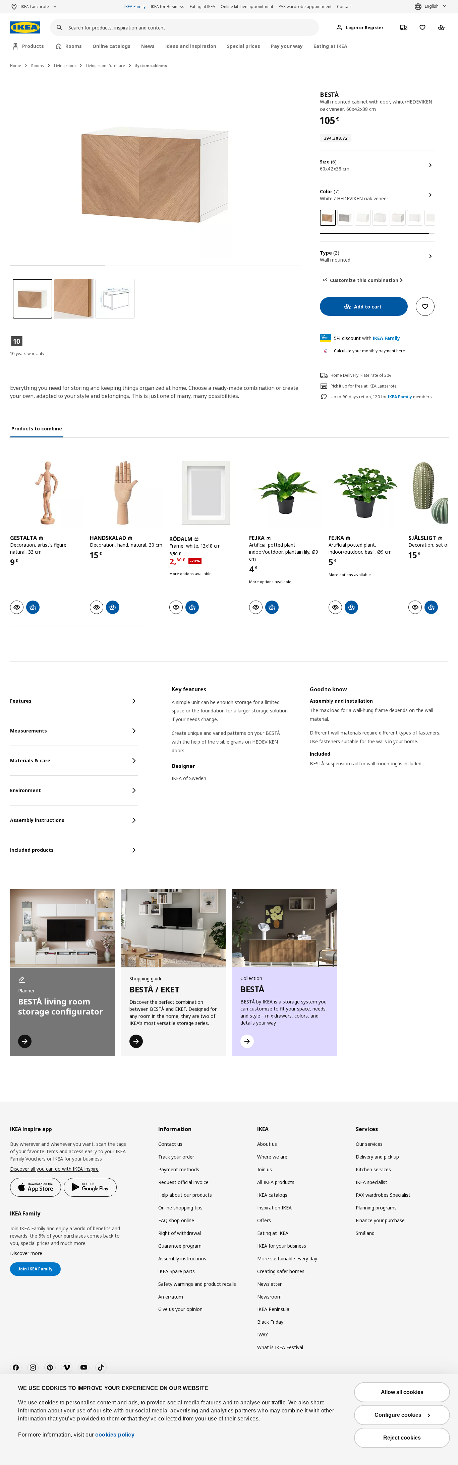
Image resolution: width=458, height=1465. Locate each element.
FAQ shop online (176, 1220)
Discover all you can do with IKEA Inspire (54, 1169)
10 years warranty (27, 353)
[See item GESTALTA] (46, 493)
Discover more (26, 1253)
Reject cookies (402, 1438)
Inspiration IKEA (274, 1207)
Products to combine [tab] (36, 428)
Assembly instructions (182, 1258)
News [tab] (148, 46)
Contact (344, 6)
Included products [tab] (32, 850)
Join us (264, 1169)
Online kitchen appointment (247, 6)
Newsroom (269, 1297)
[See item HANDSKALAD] (126, 493)
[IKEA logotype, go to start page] (25, 27)
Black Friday (270, 1322)
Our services (369, 1144)
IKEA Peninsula (273, 1309)
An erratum (170, 1297)
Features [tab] (21, 701)
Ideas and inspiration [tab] (190, 46)
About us (267, 1144)
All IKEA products (275, 1182)
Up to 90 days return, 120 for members (381, 397)
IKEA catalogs (272, 1195)
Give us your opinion (180, 1309)
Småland (365, 1233)
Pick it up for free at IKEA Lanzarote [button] (364, 386)
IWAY (262, 1334)
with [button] (367, 338)
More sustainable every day (287, 1258)
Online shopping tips (180, 1207)
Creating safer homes (280, 1271)
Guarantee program (180, 1246)
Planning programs (376, 1207)
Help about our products (185, 1195)
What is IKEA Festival (280, 1347)
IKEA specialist (371, 1182)
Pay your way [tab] (287, 46)
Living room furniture (105, 65)
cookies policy (114, 1435)
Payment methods (178, 1169)
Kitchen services (373, 1169)
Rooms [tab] (73, 46)
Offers (264, 1220)
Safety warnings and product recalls (197, 1284)
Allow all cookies (402, 1392)
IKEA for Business (167, 6)
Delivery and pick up (377, 1157)
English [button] (432, 6)
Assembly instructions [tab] (37, 820)
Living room (65, 65)
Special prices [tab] (243, 46)
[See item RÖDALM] (205, 493)
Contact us (170, 1144)
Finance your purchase (380, 1220)
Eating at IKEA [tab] (330, 46)
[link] (345, 217)
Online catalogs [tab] (111, 46)
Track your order (176, 1157)
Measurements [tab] (28, 730)
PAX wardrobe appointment (305, 6)
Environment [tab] (25, 790)
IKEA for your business (281, 1246)
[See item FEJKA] (285, 493)
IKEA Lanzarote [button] (35, 6)
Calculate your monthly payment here (369, 351)
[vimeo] (66, 1367)
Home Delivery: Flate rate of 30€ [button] (361, 375)
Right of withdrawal (179, 1233)
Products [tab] (33, 46)
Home (15, 65)
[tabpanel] (310, 738)
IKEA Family (135, 6)
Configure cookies (398, 1415)
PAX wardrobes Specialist (383, 1195)
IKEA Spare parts (176, 1271)
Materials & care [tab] (30, 760)
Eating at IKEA (202, 6)
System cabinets (151, 65)
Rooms (37, 65)
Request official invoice (183, 1182)
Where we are (272, 1157)
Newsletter (269, 1284)
